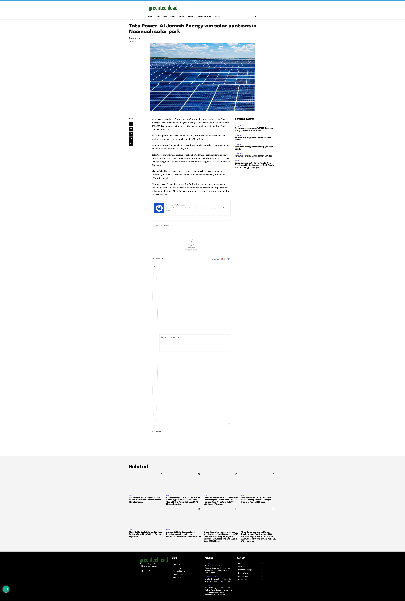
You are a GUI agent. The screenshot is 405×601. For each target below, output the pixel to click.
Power (237, 161)
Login (228, 259)
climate (207, 563)
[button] (256, 16)
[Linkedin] (131, 129)
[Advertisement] (218, 7)
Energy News (239, 126)
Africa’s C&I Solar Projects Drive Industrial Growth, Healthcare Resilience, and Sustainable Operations (183, 534)
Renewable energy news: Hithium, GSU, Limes (254, 156)
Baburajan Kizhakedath (175, 205)
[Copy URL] (131, 124)
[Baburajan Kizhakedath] (159, 208)
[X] (131, 134)
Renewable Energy (211, 576)
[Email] (131, 143)
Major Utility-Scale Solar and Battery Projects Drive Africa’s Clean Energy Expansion (145, 534)
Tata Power (164, 226)
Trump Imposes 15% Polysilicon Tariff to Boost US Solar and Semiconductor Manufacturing (146, 500)
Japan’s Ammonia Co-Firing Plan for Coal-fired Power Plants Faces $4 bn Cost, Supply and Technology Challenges (254, 165)
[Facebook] (131, 138)
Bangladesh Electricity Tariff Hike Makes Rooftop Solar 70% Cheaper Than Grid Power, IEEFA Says (256, 500)
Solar (131, 20)
